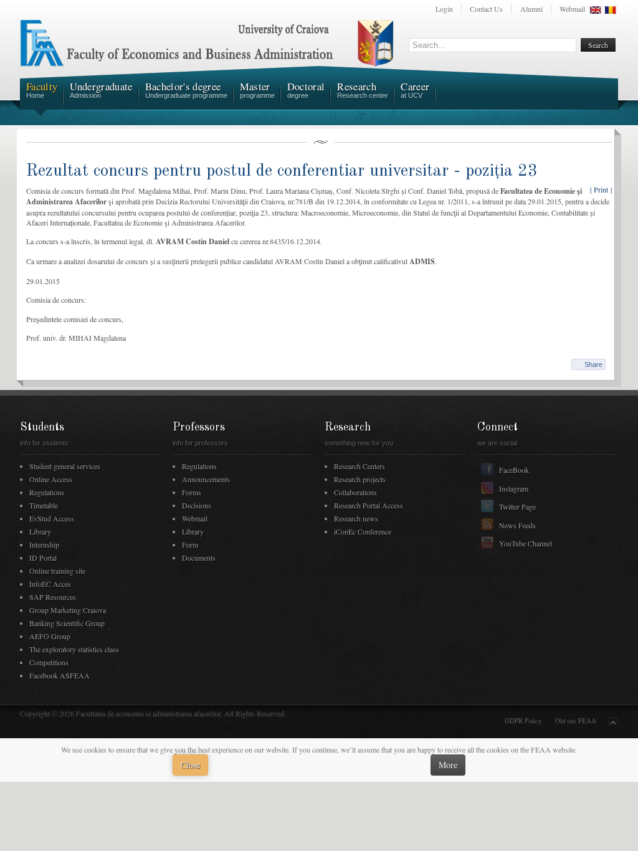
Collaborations (355, 492)
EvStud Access (51, 518)
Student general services (64, 466)
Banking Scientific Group (67, 623)
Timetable (43, 505)
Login (444, 9)
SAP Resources (52, 597)
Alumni (531, 9)
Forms (191, 492)
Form (190, 544)
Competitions (49, 662)
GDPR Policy (523, 720)
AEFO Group (49, 636)
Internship (44, 544)
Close (190, 765)
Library (40, 531)
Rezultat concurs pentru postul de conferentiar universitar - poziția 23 (282, 171)
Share (593, 364)
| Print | (601, 189)
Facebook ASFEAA (59, 675)
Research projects (360, 479)
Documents (199, 558)
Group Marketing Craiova (67, 610)
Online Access (50, 479)
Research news (356, 518)
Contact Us (486, 9)
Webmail (572, 9)
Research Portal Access (368, 505)
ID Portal (43, 558)
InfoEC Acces (50, 584)
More (448, 765)
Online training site (57, 571)
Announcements (206, 479)
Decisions (196, 505)
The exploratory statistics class (74, 649)
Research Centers (359, 466)
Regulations (46, 492)
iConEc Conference (362, 531)
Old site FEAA (575, 720)
